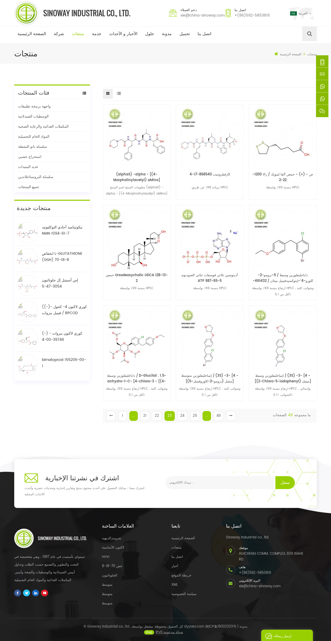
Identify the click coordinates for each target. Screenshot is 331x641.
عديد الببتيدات (28, 167)
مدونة (167, 33)
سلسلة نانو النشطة (32, 147)
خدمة (96, 33)
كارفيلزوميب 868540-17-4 (210, 174)
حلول (149, 33)
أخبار (174, 566)
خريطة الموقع (181, 575)
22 (157, 416)
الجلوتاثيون (109, 575)
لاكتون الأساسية (113, 547)
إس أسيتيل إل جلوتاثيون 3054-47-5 (60, 283)
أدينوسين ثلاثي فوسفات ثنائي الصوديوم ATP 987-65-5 (210, 278)
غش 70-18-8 (112, 566)
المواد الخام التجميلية (33, 137)
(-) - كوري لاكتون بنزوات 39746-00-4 (62, 336)
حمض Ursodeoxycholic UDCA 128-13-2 (137, 278)
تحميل (184, 33)
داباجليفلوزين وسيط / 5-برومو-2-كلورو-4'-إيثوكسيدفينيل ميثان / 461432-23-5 (283, 278)
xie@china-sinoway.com (202, 15)
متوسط (107, 585)
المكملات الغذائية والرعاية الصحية (43, 126)
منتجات (78, 33)
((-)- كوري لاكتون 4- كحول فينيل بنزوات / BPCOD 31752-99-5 (64, 310)
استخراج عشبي (29, 157)
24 (182, 416)
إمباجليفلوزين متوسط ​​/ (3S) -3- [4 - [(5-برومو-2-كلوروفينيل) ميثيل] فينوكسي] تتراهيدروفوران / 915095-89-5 (210, 378)
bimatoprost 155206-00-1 (64, 363)
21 (144, 416)
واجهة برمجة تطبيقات (34, 106)
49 (218, 416)
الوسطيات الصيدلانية (33, 116)
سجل (285, 482)
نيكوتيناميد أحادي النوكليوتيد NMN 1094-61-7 (62, 230)
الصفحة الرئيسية (32, 33)
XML (174, 585)
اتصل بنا (204, 33)
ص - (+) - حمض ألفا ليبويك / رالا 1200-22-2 (282, 177)
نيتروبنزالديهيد (112, 538)
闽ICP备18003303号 (220, 626)
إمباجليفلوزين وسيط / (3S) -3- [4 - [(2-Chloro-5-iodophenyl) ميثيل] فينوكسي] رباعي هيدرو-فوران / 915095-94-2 (282, 378)
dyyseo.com (194, 626)
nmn (105, 557)
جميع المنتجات (28, 187)
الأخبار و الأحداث (123, 33)
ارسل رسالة (282, 636)
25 (195, 416)
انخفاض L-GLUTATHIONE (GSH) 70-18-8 (62, 257)
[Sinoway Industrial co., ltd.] (72, 13)
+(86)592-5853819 (252, 15)
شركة (59, 33)
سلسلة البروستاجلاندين (35, 177)
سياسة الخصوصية (184, 594)
